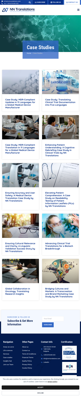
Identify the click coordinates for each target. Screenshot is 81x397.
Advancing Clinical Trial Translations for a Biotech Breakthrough (59, 246)
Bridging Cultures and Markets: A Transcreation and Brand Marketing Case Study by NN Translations (59, 292)
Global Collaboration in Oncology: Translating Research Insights (17, 291)
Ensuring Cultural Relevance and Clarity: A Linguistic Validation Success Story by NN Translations (20, 247)
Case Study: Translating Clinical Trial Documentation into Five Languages (60, 102)
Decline (40, 393)
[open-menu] (78, 10)
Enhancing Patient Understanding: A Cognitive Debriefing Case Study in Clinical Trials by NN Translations (59, 150)
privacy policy (52, 382)
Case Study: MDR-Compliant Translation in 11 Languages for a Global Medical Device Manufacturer (20, 148)
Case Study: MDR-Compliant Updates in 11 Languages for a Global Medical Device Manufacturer (20, 103)
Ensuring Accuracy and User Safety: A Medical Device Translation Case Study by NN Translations (20, 196)
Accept (40, 387)
